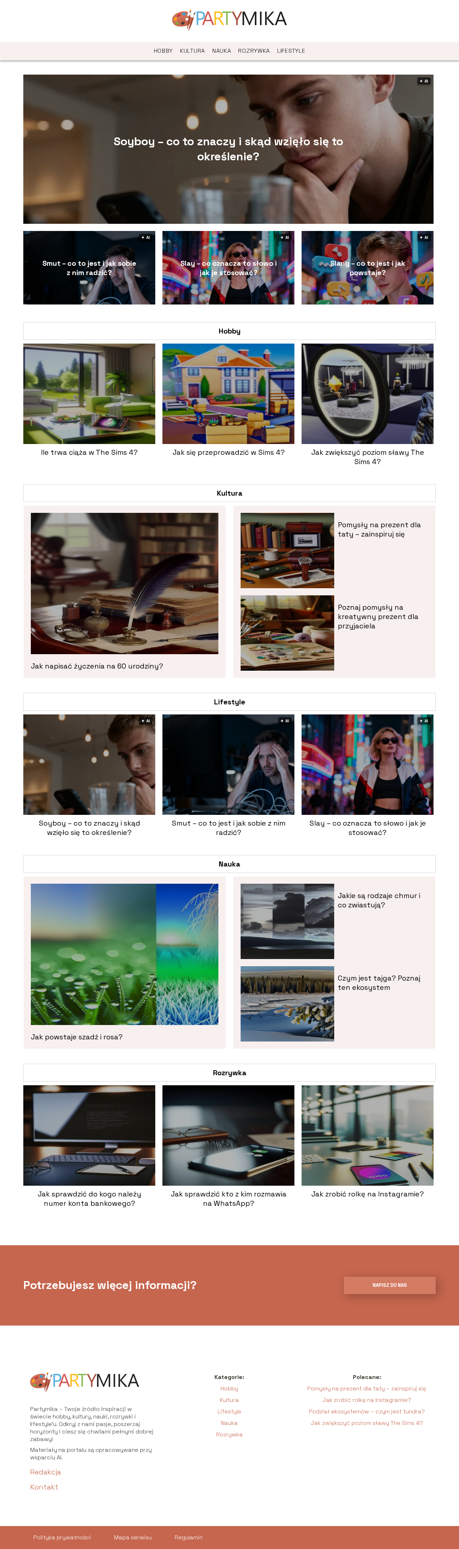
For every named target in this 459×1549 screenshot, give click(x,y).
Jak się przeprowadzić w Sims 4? (228, 452)
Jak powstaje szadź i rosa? (77, 1037)
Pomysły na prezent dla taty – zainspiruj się (379, 529)
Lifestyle (291, 51)
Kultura (192, 51)
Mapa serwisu (133, 1537)
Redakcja (45, 1472)
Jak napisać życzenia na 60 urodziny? (97, 666)
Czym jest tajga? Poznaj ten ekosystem (379, 982)
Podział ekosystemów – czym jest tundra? (367, 1411)
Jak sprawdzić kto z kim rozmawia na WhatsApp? (229, 1198)
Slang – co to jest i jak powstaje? (367, 268)
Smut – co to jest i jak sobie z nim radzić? (89, 268)
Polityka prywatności (62, 1537)
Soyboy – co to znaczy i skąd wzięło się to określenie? (228, 149)
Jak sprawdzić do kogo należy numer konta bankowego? (89, 1198)
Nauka (221, 51)
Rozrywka (254, 51)
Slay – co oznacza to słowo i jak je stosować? (228, 268)
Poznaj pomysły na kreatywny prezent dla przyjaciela (378, 617)
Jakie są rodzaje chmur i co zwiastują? (379, 900)
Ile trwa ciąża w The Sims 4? (89, 452)
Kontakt (44, 1487)
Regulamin (189, 1537)
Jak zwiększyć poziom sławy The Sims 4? (367, 457)
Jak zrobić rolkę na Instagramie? (367, 1194)
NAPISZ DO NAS (390, 1285)
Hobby (163, 51)
